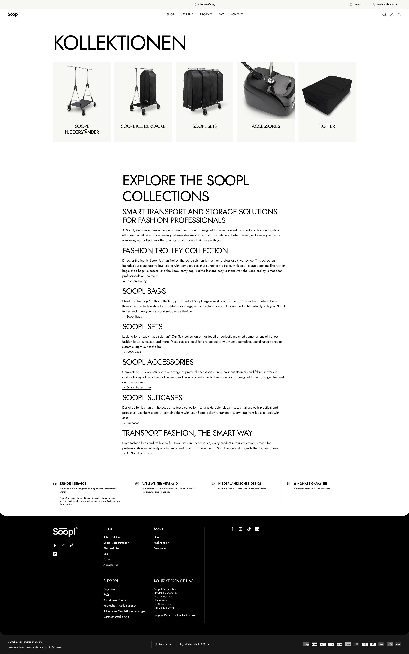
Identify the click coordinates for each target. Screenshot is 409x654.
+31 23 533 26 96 (164, 608)
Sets (105, 554)
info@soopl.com (162, 604)
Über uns (159, 537)
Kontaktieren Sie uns (115, 600)
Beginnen (109, 589)
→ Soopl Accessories (136, 387)
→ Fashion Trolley (134, 281)
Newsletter (160, 548)
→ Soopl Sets (131, 352)
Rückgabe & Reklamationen (119, 606)
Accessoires (110, 565)
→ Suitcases (130, 423)
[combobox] (358, 4)
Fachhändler (161, 543)
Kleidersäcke (111, 548)
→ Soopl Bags (132, 316)
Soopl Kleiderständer (116, 543)
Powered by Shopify (32, 641)
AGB (41, 647)
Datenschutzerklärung (116, 617)
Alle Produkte (111, 537)
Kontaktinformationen (53, 647)
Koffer (107, 559)
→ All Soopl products (137, 453)
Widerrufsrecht (32, 647)
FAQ (106, 594)
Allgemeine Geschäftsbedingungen (124, 611)
